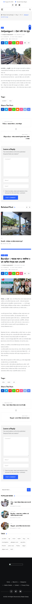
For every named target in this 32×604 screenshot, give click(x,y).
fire (28, 538)
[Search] (30, 9)
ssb (14, 382)
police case (11, 545)
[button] (26, 207)
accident (4, 100)
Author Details (8, 585)
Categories (23, 582)
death (19, 538)
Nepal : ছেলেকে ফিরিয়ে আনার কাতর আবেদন (19, 418)
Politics (18, 545)
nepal (8, 382)
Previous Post (8, 121)
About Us (15, 582)
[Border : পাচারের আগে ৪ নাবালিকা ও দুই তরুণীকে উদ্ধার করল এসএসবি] (5, 514)
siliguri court (5, 549)
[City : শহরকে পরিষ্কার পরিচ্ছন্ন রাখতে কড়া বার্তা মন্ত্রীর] (5, 503)
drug (24, 538)
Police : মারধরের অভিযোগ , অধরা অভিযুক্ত (12, 123)
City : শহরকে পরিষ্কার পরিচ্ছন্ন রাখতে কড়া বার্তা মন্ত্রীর (14, 405)
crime (13, 538)
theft (11, 549)
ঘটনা (1, 238)
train (10, 100)
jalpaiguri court (14, 542)
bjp (9, 538)
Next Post (25, 134)
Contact (17, 585)
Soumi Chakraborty (7, 34)
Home (8, 582)
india (3, 382)
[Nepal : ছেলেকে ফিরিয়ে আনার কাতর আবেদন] (5, 526)
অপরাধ (12, 511)
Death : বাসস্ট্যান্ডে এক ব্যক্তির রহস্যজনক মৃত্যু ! (12, 241)
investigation (5, 542)
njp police (23, 542)
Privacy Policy (25, 585)
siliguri (23, 545)
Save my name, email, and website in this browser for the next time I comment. (16, 192)
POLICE (4, 545)
